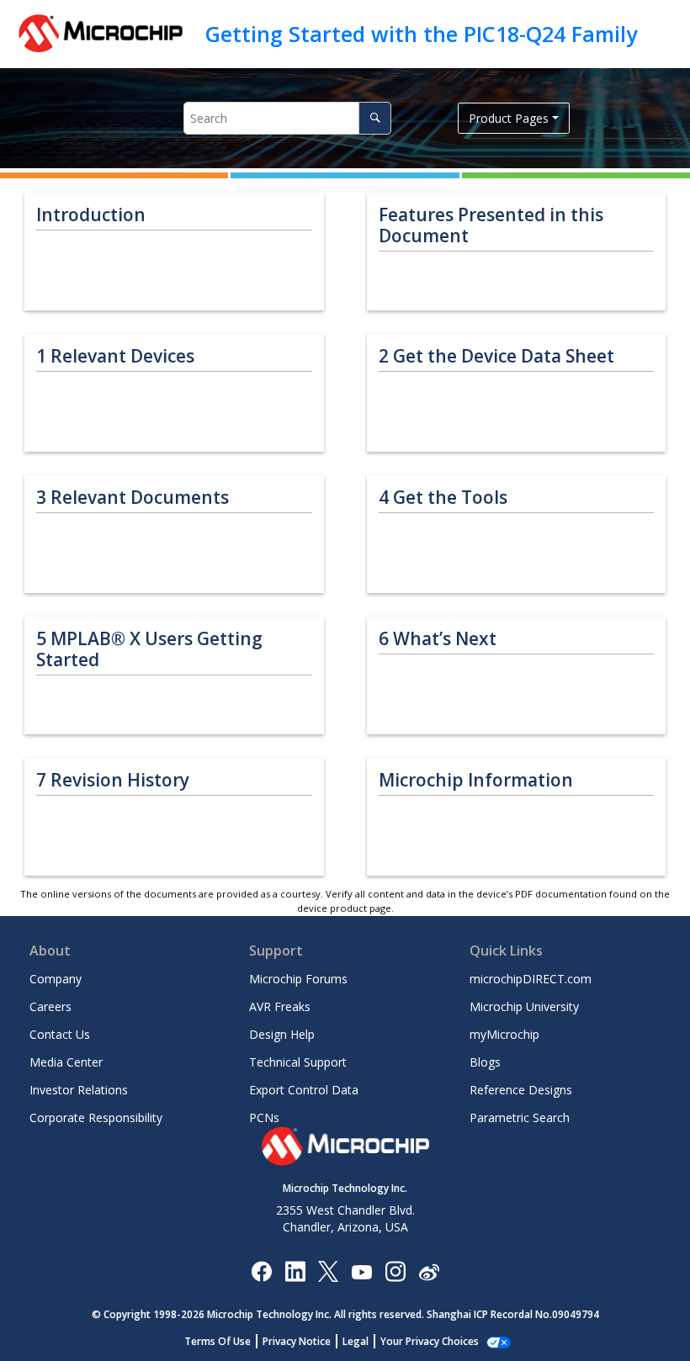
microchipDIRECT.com (531, 979)
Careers (50, 1006)
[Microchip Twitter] (328, 1270)
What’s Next (437, 638)
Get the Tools (443, 497)
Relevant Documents (132, 497)
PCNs (264, 1117)
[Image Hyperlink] (361, 1270)
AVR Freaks (279, 1006)
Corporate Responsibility (95, 1117)
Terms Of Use (217, 1341)
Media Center (66, 1062)
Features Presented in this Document (491, 225)
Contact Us (59, 1034)
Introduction (91, 214)
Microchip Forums (298, 979)
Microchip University (524, 1006)
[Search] (374, 118)
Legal (355, 1341)
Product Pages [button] (509, 118)
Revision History (112, 780)
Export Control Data (303, 1090)
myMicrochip (504, 1034)
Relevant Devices (115, 356)
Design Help (282, 1034)
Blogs (485, 1062)
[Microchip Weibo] (428, 1270)
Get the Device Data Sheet (496, 356)
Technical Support (298, 1062)
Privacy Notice (297, 1341)
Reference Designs (521, 1090)
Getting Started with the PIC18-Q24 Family (421, 33)
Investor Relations (78, 1090)
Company (55, 979)
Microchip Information (476, 780)
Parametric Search (520, 1117)
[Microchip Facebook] (261, 1270)
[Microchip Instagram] (395, 1270)
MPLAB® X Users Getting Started (149, 649)
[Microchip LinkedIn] (294, 1270)
